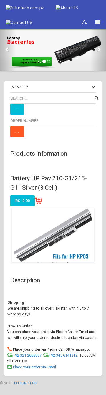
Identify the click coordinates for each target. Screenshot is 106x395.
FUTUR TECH (25, 383)
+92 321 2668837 (27, 355)
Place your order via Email (34, 367)
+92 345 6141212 (63, 355)
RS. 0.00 (22, 201)
